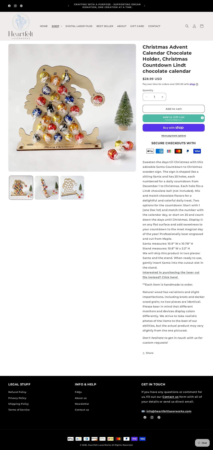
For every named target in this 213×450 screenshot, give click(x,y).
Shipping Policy (18, 403)
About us (81, 398)
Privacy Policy (17, 398)
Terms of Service (19, 409)
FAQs (78, 392)
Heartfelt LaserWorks (99, 445)
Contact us (82, 409)
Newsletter (82, 403)
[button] (57, 26)
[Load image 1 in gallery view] (21, 188)
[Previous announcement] (68, 6)
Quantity (148, 90)
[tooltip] (202, 117)
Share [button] (150, 352)
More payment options (173, 135)
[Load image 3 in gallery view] (72, 188)
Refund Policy (17, 392)
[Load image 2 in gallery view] (46, 188)
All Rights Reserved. (122, 445)
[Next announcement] (144, 6)
